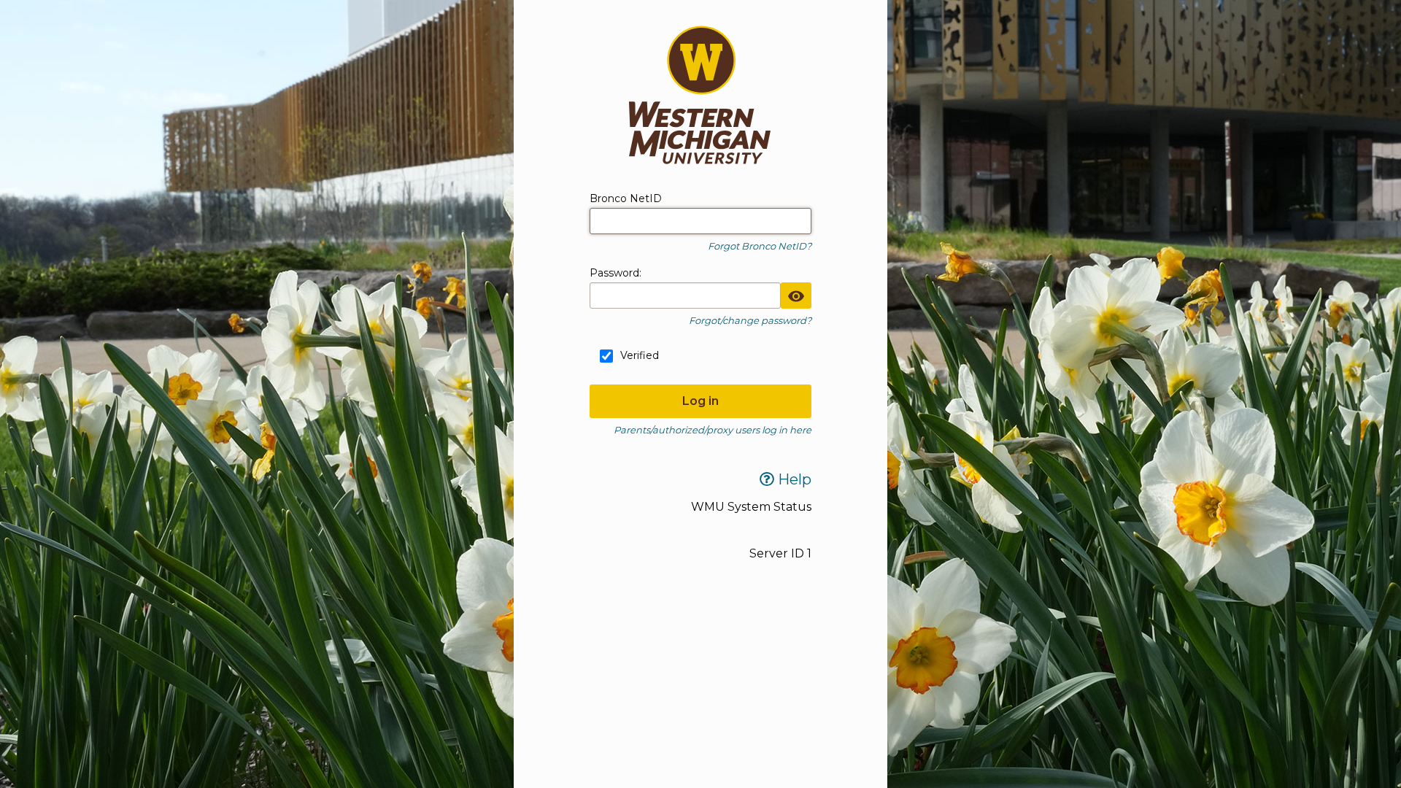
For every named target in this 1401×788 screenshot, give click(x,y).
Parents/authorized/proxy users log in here (712, 430)
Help (792, 479)
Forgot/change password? (750, 320)
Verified (639, 355)
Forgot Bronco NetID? (759, 246)
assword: (615, 272)
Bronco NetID (626, 198)
